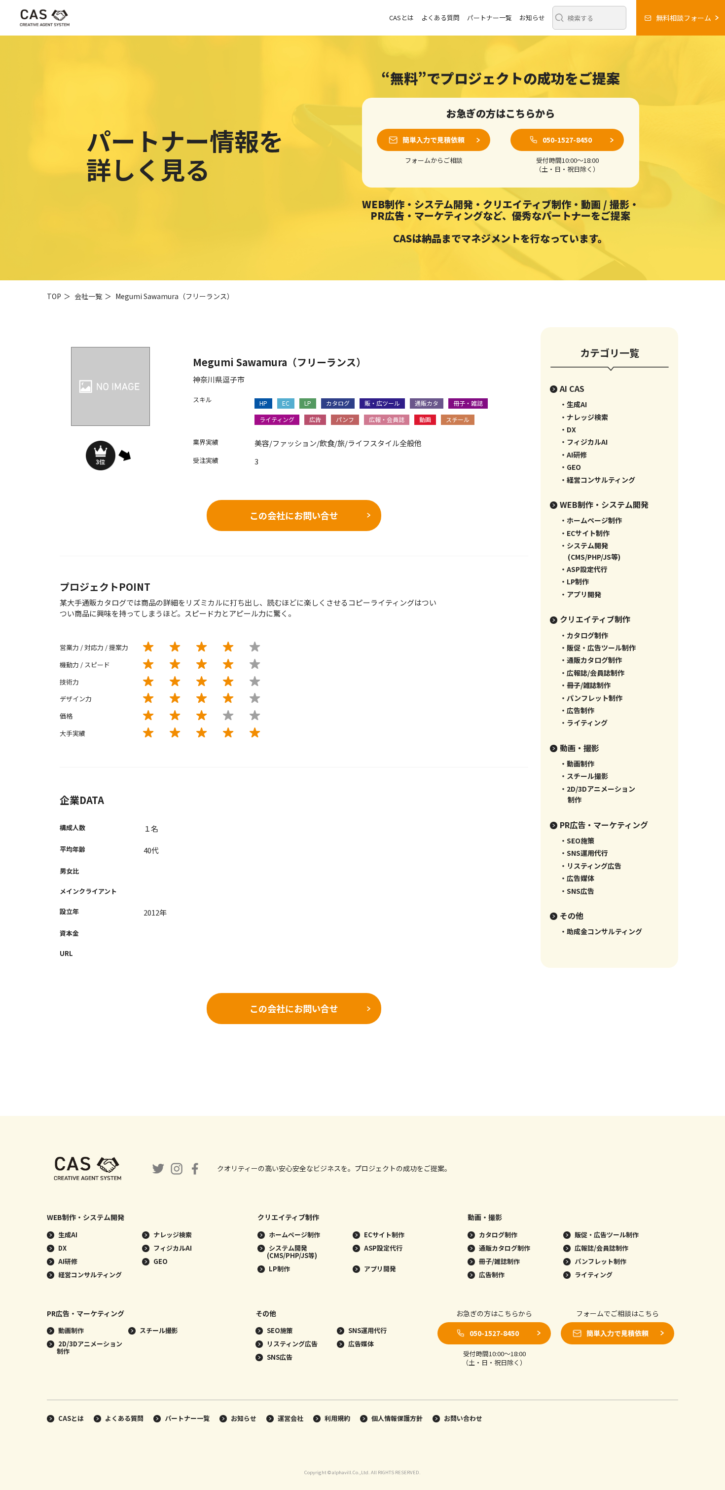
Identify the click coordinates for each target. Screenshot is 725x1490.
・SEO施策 (577, 840)
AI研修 (67, 1261)
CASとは (401, 17)
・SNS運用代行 (584, 853)
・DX (568, 429)
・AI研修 (573, 454)
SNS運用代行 (367, 1330)
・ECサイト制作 (585, 533)
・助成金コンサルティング (601, 931)
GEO (160, 1261)
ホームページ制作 (293, 1234)
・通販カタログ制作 (591, 660)
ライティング (593, 1274)
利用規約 (337, 1418)
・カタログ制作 (584, 635)
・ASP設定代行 (584, 569)
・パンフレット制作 (591, 698)
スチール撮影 (158, 1330)
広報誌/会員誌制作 (600, 1248)
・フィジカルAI (584, 442)
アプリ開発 (379, 1268)
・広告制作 (577, 710)
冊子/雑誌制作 (498, 1261)
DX (62, 1248)
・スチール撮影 (584, 776)
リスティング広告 (291, 1343)
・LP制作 (574, 581)
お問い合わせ (463, 1418)
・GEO (570, 467)
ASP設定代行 (382, 1248)
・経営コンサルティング (597, 480)
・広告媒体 (577, 878)
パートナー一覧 (489, 17)
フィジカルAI (172, 1248)
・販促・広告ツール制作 (598, 647)
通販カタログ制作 (503, 1248)
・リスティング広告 (590, 866)
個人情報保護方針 (397, 1418)
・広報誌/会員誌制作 (592, 673)
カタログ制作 (497, 1234)
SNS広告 (278, 1357)
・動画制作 (577, 763)
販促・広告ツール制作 (606, 1234)
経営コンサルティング (89, 1274)
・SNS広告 (577, 891)
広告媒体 (360, 1343)
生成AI (67, 1234)
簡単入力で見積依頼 (433, 140)
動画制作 (70, 1330)
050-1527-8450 (567, 140)
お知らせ (532, 17)
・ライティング (584, 722)
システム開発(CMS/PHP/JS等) (292, 1251)
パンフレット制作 (599, 1261)
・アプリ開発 (580, 594)
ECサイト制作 (383, 1234)
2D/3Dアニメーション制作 (89, 1347)
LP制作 (278, 1268)
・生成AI (573, 404)
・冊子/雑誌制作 (585, 685)
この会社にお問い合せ (294, 515)
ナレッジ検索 (172, 1234)
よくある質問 (440, 17)
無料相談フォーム (683, 18)
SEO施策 (279, 1330)
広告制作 (491, 1274)
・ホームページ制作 (591, 520)
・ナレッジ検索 (584, 417)
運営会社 (290, 1418)
